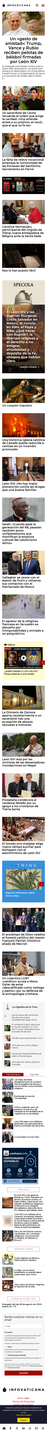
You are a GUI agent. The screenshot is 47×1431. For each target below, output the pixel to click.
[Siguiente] (42, 662)
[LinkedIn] (23, 1428)
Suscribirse (23, 1373)
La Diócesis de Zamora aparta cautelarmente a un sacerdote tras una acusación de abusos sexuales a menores (21, 719)
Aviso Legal (23, 1398)
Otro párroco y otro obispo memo (25, 1046)
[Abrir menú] (42, 1428)
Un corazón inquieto (17, 405)
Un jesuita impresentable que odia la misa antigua (26, 1055)
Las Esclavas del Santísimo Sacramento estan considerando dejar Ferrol (25, 1017)
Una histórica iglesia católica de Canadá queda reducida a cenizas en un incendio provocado (23, 444)
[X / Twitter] (17, 1428)
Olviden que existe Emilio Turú (27, 1038)
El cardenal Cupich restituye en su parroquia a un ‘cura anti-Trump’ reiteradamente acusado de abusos (26, 1028)
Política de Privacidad (23, 1401)
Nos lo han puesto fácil (19, 270)
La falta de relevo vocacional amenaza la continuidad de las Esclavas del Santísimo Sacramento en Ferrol (23, 164)
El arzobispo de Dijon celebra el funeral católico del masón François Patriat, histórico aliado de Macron (23, 939)
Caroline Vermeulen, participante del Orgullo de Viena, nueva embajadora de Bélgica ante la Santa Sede (23, 231)
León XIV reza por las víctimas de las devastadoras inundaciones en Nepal (23, 762)
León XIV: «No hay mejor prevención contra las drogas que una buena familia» (23, 487)
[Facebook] (10, 1428)
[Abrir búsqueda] (37, 5)
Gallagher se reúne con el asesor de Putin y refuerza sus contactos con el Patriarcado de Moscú (21, 582)
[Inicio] (4, 1428)
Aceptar (23, 1420)
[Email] (36, 1428)
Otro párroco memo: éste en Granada (26, 1063)
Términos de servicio (14, 1367)
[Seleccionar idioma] (43, 5)
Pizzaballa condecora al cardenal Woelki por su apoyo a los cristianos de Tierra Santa (20, 804)
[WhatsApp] (30, 1428)
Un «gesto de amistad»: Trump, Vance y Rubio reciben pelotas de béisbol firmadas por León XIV (23, 50)
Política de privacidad (36, 1365)
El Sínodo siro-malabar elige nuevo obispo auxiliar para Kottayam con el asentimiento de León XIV (22, 848)
